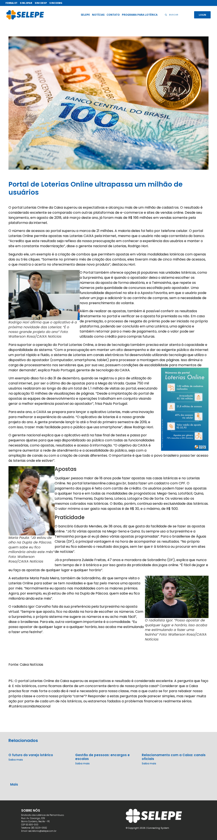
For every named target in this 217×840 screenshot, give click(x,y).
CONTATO (113, 15)
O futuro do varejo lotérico (30, 755)
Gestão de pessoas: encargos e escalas (102, 757)
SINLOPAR (26, 2)
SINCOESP (41, 2)
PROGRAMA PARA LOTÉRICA (139, 15)
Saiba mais (15, 759)
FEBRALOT (11, 2)
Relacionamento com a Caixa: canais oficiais (174, 757)
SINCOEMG (55, 2)
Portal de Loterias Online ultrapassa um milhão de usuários (95, 188)
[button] (108, 780)
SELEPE (85, 15)
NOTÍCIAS (98, 15)
